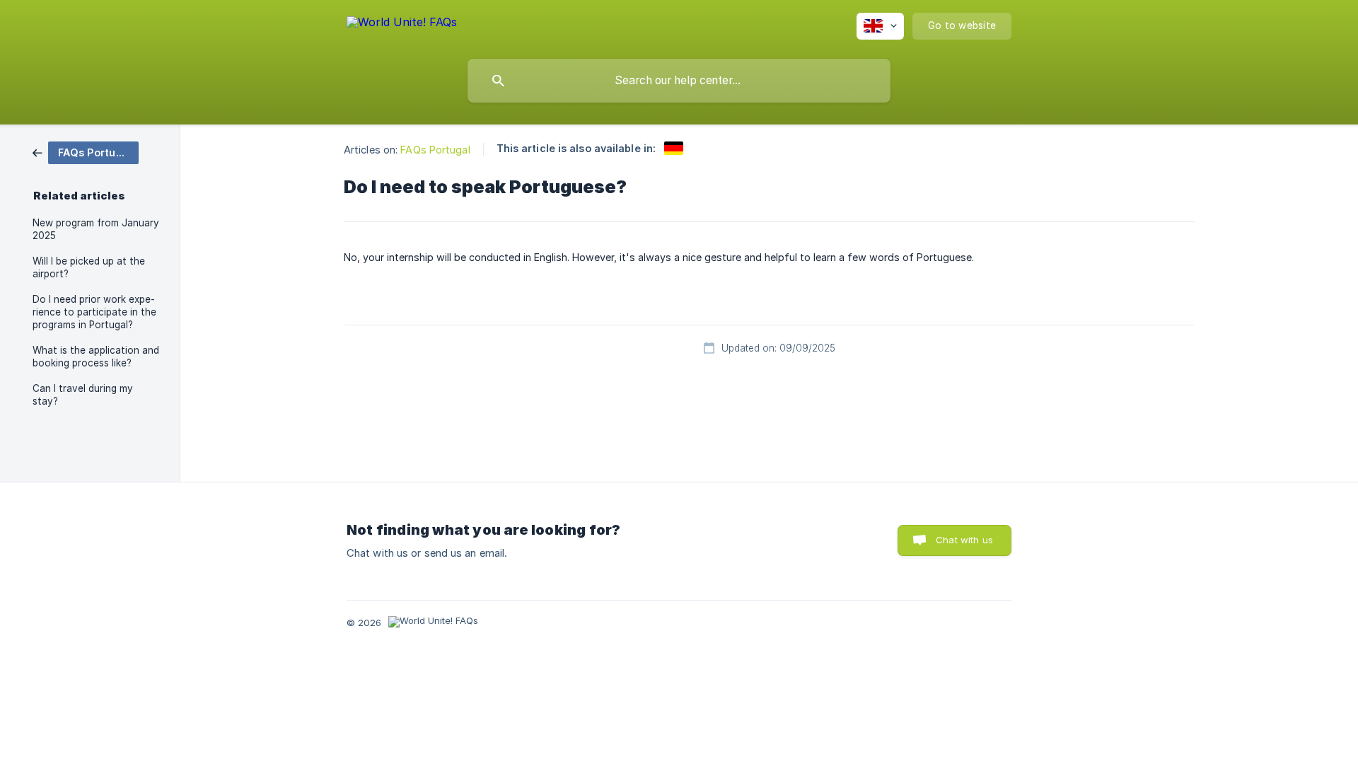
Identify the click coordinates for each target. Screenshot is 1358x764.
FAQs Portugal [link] (435, 150)
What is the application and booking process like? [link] (96, 357)
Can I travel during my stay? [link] (83, 395)
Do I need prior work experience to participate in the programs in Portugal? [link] (94, 312)
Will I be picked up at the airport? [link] (89, 267)
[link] (86, 151)
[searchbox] (679, 81)
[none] (402, 24)
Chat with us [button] (964, 539)
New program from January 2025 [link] (96, 229)
